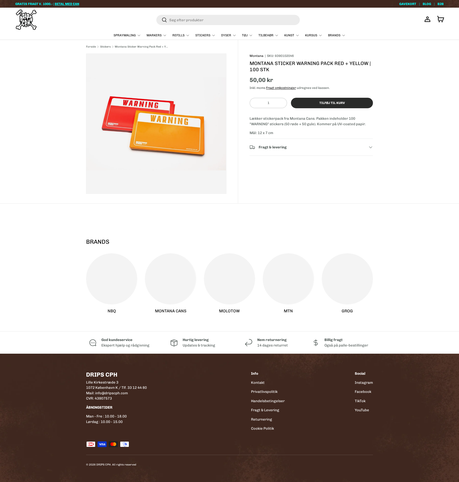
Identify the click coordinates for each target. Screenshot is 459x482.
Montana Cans (170, 311)
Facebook (363, 392)
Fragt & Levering (265, 410)
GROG (347, 311)
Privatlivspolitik (264, 392)
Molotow (229, 311)
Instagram (364, 382)
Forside (91, 46)
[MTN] (288, 279)
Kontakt (258, 382)
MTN (288, 311)
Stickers (105, 46)
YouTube (362, 410)
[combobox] (228, 20)
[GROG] (347, 279)
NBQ (112, 311)
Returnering (261, 419)
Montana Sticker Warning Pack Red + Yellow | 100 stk (142, 46)
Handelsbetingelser (268, 401)
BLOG (427, 4)
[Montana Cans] (170, 279)
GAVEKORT (407, 4)
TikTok (360, 401)
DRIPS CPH (103, 464)
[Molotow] (229, 279)
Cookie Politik (262, 428)
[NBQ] (111, 279)
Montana (256, 56)
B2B (440, 4)
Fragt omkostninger (281, 88)
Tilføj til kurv (332, 103)
